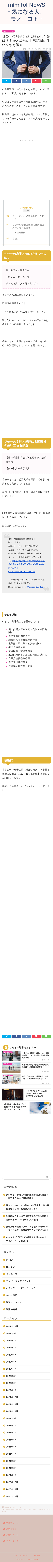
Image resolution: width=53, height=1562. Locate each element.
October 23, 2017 (36, 587)
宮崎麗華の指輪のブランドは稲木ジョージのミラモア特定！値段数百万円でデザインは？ (27, 1228)
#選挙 (25, 561)
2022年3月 (11, 1376)
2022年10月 (12, 1326)
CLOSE (26, 210)
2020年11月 (12, 1489)
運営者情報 (11, 1529)
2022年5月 (11, 1362)
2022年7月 (11, 1347)
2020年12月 (12, 1482)
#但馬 (35, 564)
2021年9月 (11, 1418)
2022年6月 (11, 1355)
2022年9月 (11, 1333)
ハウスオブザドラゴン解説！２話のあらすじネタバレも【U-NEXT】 (27, 1239)
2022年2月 (11, 1383)
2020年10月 (12, 1496)
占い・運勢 (11, 1295)
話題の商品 (11, 1309)
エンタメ (10, 1267)
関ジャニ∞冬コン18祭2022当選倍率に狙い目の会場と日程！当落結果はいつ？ (27, 1207)
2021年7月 (11, 1432)
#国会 (29, 564)
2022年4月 (11, 1369)
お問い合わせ (12, 1535)
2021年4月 (11, 1454)
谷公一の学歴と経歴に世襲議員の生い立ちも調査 (28, 226)
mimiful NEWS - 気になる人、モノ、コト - (26, 11)
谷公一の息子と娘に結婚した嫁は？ (28, 217)
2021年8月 (11, 1425)
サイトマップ (12, 1541)
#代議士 (15, 568)
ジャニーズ (11, 1274)
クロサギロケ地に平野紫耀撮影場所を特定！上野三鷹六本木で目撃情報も (27, 1196)
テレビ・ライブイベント (18, 1281)
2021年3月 (11, 1461)
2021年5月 (11, 1447)
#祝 (20, 561)
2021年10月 (12, 1411)
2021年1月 (11, 1475)
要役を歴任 (20, 233)
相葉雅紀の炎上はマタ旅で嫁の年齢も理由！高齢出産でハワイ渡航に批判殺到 (27, 1218)
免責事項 (37, 1555)
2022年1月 (11, 1390)
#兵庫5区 (21, 564)
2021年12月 (12, 1397)
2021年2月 (11, 1468)
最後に (15, 238)
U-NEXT (10, 1260)
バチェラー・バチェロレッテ (20, 1288)
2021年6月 (11, 1440)
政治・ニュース (8, 31)
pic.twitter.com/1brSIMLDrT (21, 571)
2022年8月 (11, 1340)
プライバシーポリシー (21, 1555)
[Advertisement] (26, 169)
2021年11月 (12, 1404)
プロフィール (12, 1523)
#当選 (15, 561)
